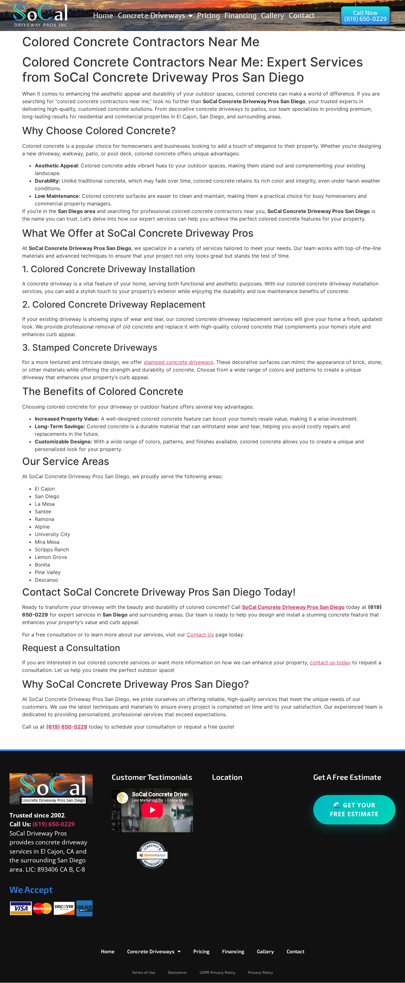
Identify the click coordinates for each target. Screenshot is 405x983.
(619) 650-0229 (66, 726)
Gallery (272, 15)
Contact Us (200, 634)
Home (103, 15)
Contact (302, 15)
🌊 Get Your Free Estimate (354, 809)
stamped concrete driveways (178, 362)
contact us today (330, 662)
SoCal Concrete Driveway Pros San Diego (293, 607)
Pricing (208, 15)
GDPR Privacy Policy (217, 972)
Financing (240, 15)
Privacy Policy (260, 972)
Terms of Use (143, 972)
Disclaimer (177, 972)
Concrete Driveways (151, 15)
